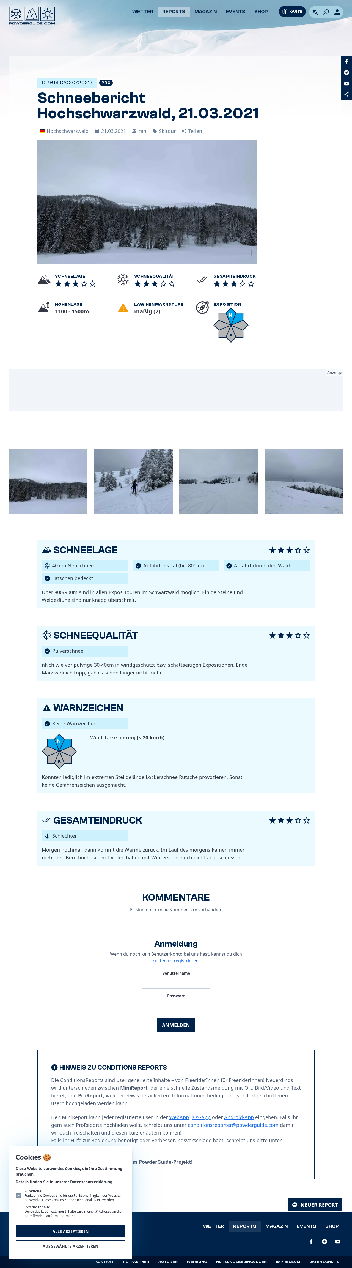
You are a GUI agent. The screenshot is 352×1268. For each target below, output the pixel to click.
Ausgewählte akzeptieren (70, 1246)
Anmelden (176, 1025)
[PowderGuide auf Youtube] (346, 83)
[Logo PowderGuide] (32, 16)
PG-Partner (136, 1262)
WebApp (179, 1117)
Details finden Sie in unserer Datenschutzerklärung (64, 1181)
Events (235, 12)
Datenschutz (324, 1262)
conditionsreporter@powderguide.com (233, 1125)
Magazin (205, 12)
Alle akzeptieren (71, 1231)
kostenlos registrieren (175, 961)
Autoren (168, 1262)
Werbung (197, 1262)
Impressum (288, 1262)
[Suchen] (326, 12)
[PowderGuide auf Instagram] (346, 72)
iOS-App (201, 1117)
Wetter (142, 12)
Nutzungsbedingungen (241, 1262)
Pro (106, 83)
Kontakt (104, 1262)
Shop (261, 12)
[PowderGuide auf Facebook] (346, 61)
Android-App (239, 1117)
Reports (173, 12)
